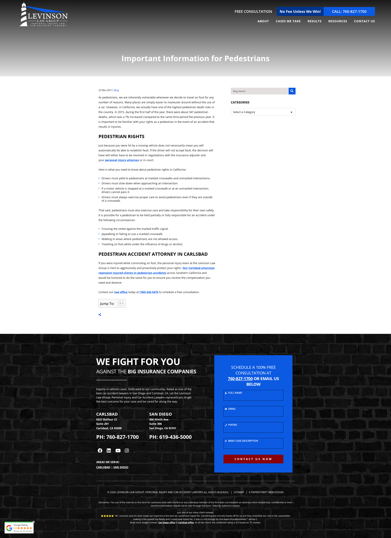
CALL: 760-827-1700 (349, 11)
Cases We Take (288, 21)
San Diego (120, 467)
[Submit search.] (292, 91)
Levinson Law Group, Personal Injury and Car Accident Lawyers (160, 492)
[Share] (100, 314)
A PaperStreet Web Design (266, 492)
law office (121, 292)
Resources (337, 21)
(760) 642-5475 (148, 292)
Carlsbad (103, 467)
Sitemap (239, 492)
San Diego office (166, 522)
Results (315, 21)
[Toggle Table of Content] (119, 303)
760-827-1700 (122, 436)
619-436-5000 (175, 436)
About (263, 21)
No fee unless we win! (300, 11)
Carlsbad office (186, 522)
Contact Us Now (253, 459)
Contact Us (364, 21)
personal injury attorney (122, 160)
